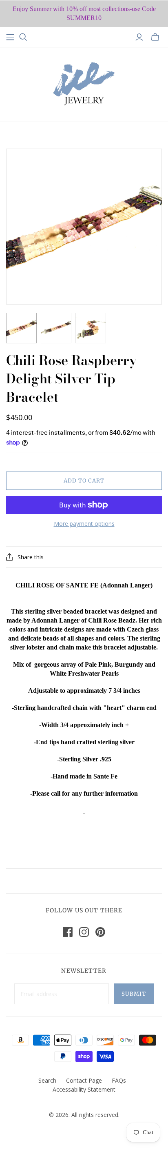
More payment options (84, 523)
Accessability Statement (84, 1089)
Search (47, 1080)
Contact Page (84, 1080)
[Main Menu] (10, 37)
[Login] (139, 37)
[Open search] (23, 37)
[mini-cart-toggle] (155, 37)
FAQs (119, 1080)
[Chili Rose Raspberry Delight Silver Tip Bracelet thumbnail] (21, 328)
